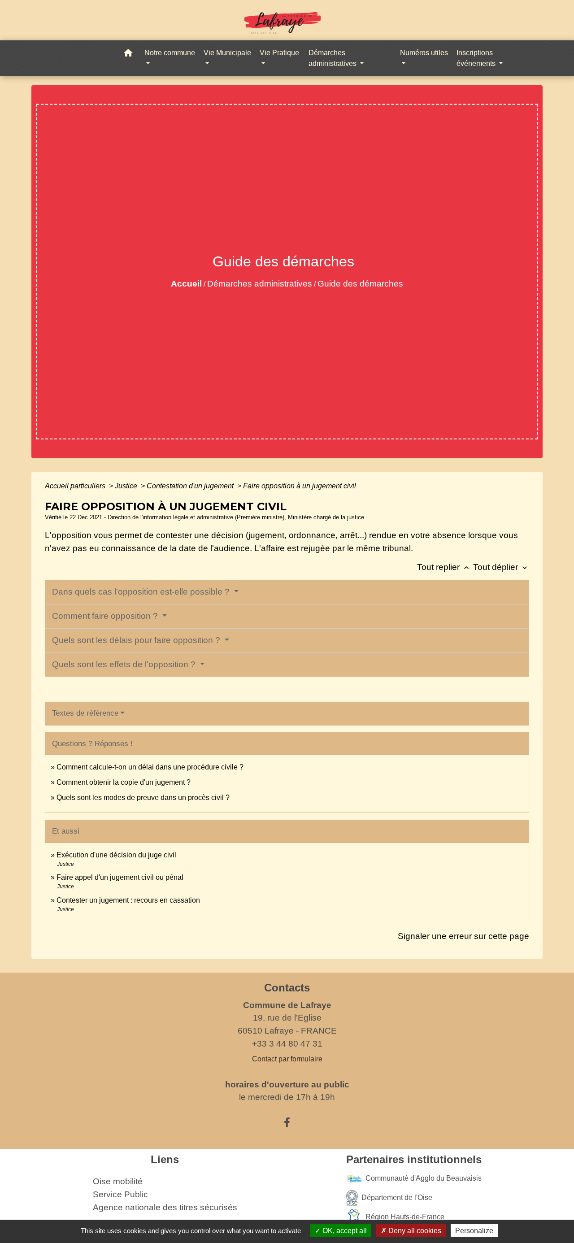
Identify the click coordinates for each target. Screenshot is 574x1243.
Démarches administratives (259, 283)
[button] (128, 54)
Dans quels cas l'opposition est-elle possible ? (142, 591)
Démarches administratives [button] (333, 58)
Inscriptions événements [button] (477, 58)
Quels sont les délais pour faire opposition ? (137, 640)
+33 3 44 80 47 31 (287, 1043)
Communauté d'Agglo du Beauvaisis (423, 1178)
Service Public (120, 1194)
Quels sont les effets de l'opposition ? (125, 664)
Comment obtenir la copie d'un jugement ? (124, 782)
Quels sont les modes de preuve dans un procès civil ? (143, 797)
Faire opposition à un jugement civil (299, 486)
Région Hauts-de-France (404, 1217)
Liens (165, 1159)
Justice (127, 486)
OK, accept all (344, 1230)
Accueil (186, 283)
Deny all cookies (414, 1230)
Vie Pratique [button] (279, 52)
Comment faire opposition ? (106, 616)
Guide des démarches (360, 283)
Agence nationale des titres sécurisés (165, 1207)
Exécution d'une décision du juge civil (117, 855)
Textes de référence (85, 713)
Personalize (474, 1230)
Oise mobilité (118, 1181)
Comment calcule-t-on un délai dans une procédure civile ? (150, 767)
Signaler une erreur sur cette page (463, 936)
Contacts (287, 988)
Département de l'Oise (396, 1197)
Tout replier (444, 567)
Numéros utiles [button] (424, 52)
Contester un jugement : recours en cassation (128, 900)
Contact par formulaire (287, 1059)
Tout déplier (501, 567)
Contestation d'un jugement (191, 486)
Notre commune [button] (169, 52)
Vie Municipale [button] (227, 52)
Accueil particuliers (76, 486)
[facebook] (287, 1122)
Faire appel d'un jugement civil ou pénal (120, 877)
